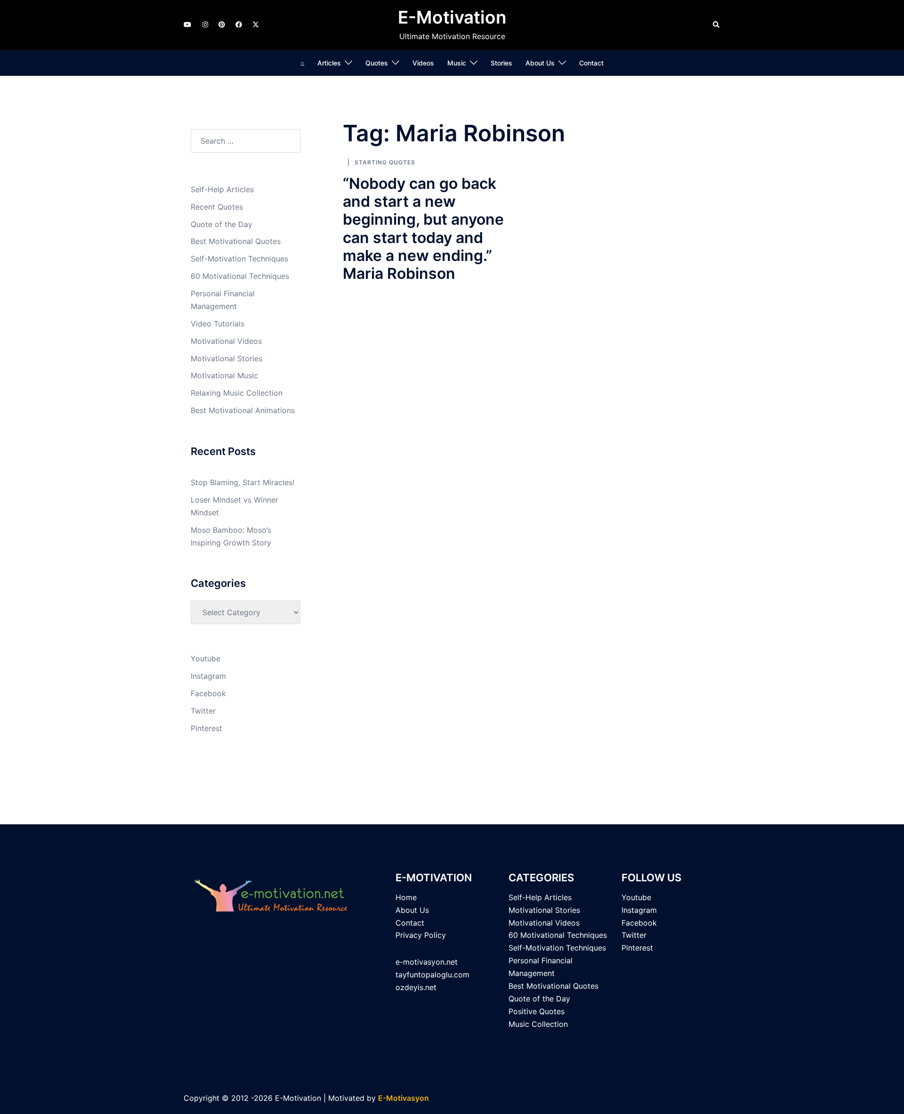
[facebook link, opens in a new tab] (238, 24)
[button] (716, 25)
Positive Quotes (536, 1011)
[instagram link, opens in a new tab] (204, 24)
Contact (591, 63)
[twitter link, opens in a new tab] (255, 24)
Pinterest (206, 728)
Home (406, 897)
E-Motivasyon (403, 1098)
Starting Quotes (385, 162)
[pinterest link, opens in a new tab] (221, 24)
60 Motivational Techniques (240, 276)
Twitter (203, 711)
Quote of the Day (221, 224)
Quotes (376, 63)
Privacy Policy (421, 935)
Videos (423, 63)
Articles (329, 63)
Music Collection (538, 1024)
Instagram (208, 676)
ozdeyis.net (416, 987)
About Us (540, 63)
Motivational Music (224, 375)
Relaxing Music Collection (236, 393)
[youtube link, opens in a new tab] (187, 24)
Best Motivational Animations (243, 410)
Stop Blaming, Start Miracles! (242, 482)
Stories (501, 63)
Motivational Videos (226, 341)
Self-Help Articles (222, 189)
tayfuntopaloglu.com (432, 974)
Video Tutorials (217, 323)
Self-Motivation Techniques (239, 258)
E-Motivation (452, 17)
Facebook (208, 693)
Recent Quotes (217, 206)
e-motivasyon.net (427, 962)
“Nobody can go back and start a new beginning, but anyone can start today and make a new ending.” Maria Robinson (423, 228)
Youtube (205, 658)
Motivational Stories (226, 358)
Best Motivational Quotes (236, 241)
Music (456, 63)
